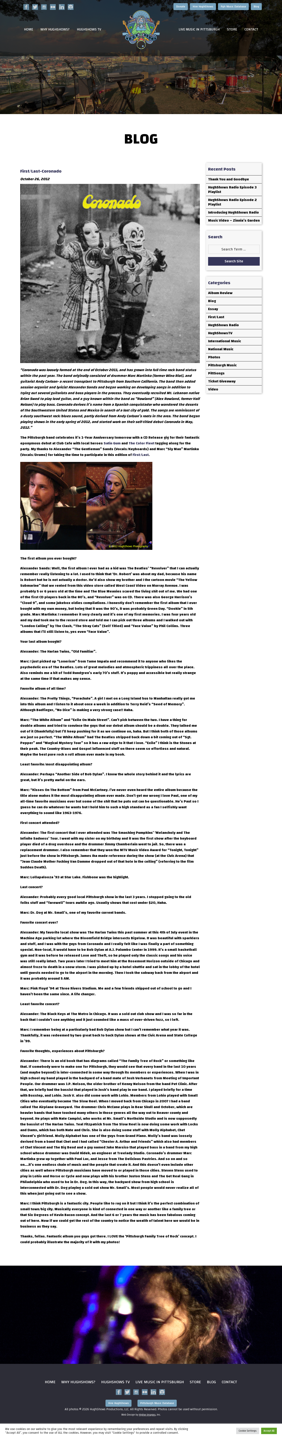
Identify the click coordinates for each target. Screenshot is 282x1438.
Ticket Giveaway (222, 381)
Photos (214, 357)
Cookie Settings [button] (248, 1430)
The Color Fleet (141, 443)
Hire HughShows (203, 6)
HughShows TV (89, 30)
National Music (220, 349)
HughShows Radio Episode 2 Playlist (232, 202)
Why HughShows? (54, 30)
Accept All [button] (269, 1430)
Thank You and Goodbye (228, 179)
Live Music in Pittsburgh (199, 30)
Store (232, 30)
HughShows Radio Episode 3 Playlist (232, 189)
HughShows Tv (115, 1382)
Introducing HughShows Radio (233, 212)
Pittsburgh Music (222, 365)
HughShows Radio (223, 325)
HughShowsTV (220, 333)
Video (213, 389)
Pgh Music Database (233, 6)
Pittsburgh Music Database (157, 1403)
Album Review (220, 293)
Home (28, 30)
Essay (213, 309)
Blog (256, 6)
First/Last (141, 454)
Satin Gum (112, 443)
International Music (224, 341)
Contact (251, 30)
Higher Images (147, 1414)
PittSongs (216, 373)
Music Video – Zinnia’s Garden (234, 220)
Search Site (234, 261)
